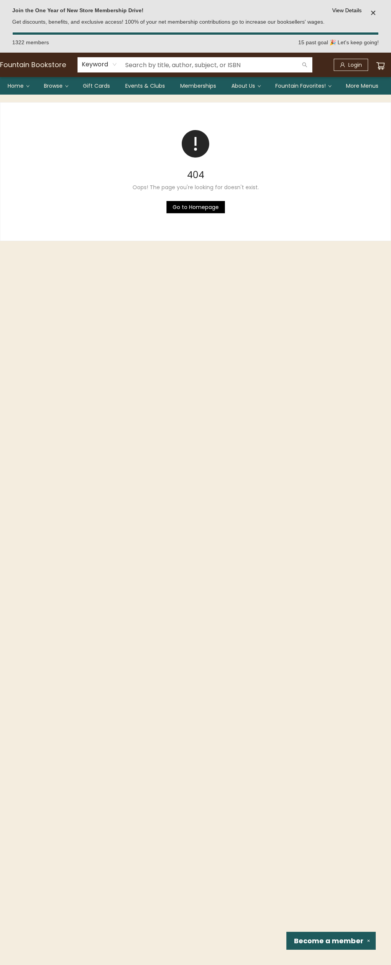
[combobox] (99, 64)
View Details (347, 10)
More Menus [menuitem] (362, 86)
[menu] (195, 86)
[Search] (304, 64)
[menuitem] (18, 86)
